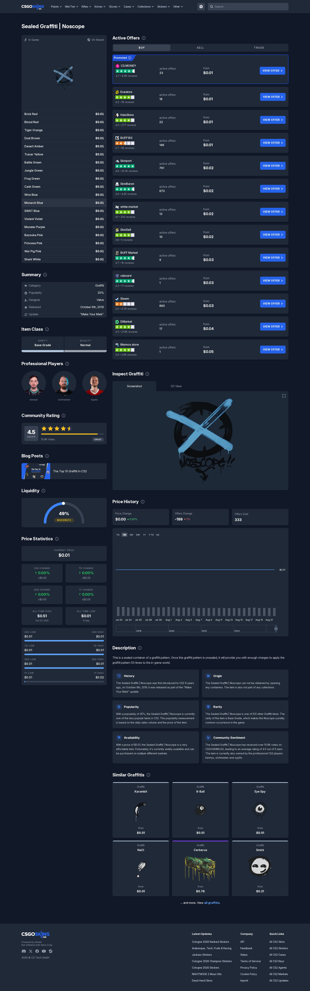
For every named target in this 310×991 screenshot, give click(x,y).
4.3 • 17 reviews (124, 285)
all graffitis (212, 903)
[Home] (36, 7)
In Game (34, 39)
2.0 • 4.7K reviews (126, 308)
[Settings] (201, 6)
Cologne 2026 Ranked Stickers (210, 941)
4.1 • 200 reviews (125, 216)
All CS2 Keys (276, 961)
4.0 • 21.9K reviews (126, 331)
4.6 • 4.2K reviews (126, 193)
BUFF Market (129, 252)
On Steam (98, 39)
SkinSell (125, 229)
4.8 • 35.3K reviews (126, 170)
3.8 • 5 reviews (124, 239)
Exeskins (126, 92)
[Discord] (25, 951)
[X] (32, 951)
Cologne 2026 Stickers (205, 967)
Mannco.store (129, 344)
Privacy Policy (248, 967)
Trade (259, 47)
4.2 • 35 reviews (124, 102)
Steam (124, 298)
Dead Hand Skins (202, 980)
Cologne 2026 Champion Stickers (212, 961)
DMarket (126, 321)
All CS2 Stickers (278, 948)
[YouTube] (45, 951)
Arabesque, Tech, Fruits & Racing (211, 948)
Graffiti (99, 285)
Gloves (113, 6)
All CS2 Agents (278, 967)
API (242, 941)
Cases (127, 6)
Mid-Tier (70, 6)
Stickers (162, 6)
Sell (200, 47)
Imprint (244, 980)
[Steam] (52, 951)
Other (176, 6)
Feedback (246, 948)
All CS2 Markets (278, 974)
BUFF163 (126, 138)
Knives (98, 6)
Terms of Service (250, 961)
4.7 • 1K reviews (124, 262)
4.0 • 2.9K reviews (126, 354)
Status (244, 954)
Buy (142, 47)
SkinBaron (127, 184)
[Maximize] (284, 395)
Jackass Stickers (202, 954)
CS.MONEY (128, 65)
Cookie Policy (248, 974)
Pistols (55, 6)
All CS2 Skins (277, 941)
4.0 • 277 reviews (125, 124)
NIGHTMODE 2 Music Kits (207, 974)
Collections (144, 6)
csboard (125, 275)
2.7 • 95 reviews (124, 147)
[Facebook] (38, 951)
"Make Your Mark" (92, 314)
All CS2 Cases (277, 954)
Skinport (126, 161)
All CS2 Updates (278, 980)
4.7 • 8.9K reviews (126, 75)
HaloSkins (127, 115)
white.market (129, 206)
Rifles (85, 6)
